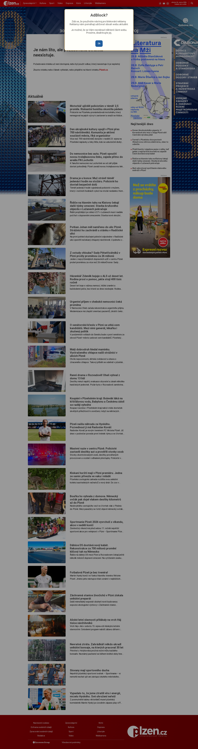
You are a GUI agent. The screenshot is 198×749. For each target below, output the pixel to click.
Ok (99, 43)
